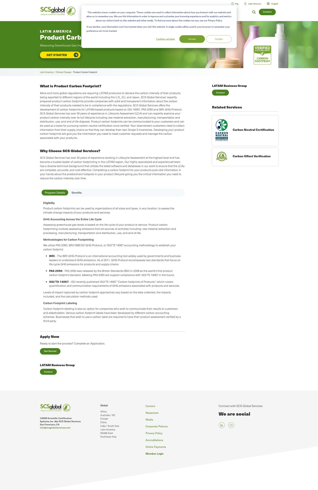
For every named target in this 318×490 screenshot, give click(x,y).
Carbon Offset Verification (252, 156)
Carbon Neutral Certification (253, 129)
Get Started (57, 55)
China (103, 422)
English (274, 3)
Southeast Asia (108, 436)
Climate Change (63, 72)
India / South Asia (109, 425)
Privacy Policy (154, 433)
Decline (219, 39)
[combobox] (274, 3)
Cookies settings (165, 39)
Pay (236, 3)
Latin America (46, 72)
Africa (103, 411)
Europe (104, 418)
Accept (192, 39)
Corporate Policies (157, 426)
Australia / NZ (107, 415)
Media (149, 419)
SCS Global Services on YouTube (231, 425)
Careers (150, 406)
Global (104, 405)
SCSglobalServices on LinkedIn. (222, 425)
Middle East (106, 433)
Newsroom (152, 413)
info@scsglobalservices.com (55, 427)
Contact (267, 11)
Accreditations (154, 440)
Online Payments (156, 447)
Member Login (155, 453)
